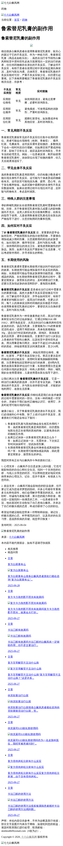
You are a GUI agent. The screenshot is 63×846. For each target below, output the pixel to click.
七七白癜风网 (17, 537)
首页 (16, 19)
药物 (24, 19)
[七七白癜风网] (10, 14)
